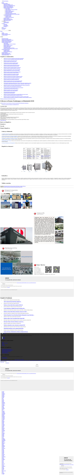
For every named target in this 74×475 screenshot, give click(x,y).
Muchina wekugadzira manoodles (8, 4)
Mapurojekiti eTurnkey (5, 38)
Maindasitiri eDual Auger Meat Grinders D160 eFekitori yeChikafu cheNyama (15, 186)
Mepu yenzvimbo (17, 359)
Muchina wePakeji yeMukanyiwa (8, 6)
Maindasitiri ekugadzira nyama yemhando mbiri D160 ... (14, 328)
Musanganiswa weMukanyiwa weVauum (9, 5)
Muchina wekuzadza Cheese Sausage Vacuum (10, 61)
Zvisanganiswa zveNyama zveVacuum (10, 13)
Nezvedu (3, 23)
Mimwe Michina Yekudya (7, 20)
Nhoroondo (5, 24)
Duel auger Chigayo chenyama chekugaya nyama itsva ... (14, 321)
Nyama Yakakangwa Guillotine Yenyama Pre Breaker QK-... (14, 308)
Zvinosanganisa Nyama (8, 12)
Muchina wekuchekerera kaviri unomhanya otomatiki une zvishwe (13, 77)
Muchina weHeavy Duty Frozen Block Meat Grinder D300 (14, 318)
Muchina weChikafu (5, 3)
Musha (3, 2)
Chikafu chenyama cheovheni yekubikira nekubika (11, 63)
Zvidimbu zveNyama (8, 16)
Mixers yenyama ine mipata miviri (5, 360)
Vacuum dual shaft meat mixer (46, 360)
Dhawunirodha (4, 28)
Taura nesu (3, 345)
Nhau (3, 27)
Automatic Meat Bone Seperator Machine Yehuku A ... (11, 88)
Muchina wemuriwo (5, 52)
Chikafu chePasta (6, 22)
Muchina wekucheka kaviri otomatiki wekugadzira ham (11, 79)
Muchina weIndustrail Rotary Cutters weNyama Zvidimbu (12, 70)
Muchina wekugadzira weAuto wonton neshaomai (10, 90)
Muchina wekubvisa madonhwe (8, 45)
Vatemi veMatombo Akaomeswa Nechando (11, 9)
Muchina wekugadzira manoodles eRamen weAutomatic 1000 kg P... (13, 95)
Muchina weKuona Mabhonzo (9, 17)
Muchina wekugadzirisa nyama (6, 34)
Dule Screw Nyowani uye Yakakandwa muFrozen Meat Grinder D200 (13, 59)
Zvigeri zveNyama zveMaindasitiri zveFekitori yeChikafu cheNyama (16, 331)
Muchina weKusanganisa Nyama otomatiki (56, 360)
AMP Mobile (22, 359)
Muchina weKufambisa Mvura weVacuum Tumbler (12, 14)
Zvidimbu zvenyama (8, 15)
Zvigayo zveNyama (8, 10)
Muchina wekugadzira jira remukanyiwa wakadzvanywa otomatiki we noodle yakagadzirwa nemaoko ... (18, 97)
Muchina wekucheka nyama (6, 49)
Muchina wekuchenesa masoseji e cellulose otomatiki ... (11, 72)
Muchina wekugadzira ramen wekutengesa (22, 360)
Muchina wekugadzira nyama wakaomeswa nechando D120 (14, 325)
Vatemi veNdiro (7, 8)
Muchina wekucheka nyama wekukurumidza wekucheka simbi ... (12, 86)
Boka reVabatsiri (6, 25)
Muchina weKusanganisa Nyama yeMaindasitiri (35, 360)
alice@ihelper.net (4, 357)
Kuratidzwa (5, 26)
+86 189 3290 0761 (4, 358)
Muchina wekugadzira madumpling (8, 7)
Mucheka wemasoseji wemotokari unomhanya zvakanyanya (12, 68)
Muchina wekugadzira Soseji (8, 18)
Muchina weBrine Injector (9, 11)
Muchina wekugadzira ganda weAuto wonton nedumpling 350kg (12, 81)
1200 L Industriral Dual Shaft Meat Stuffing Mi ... (12, 301)
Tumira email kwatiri (3, 120)
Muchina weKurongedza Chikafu (8, 19)
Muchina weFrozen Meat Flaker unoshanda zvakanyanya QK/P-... (15, 311)
